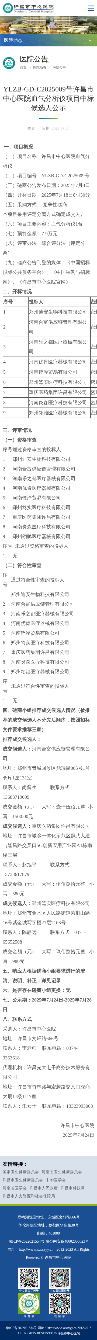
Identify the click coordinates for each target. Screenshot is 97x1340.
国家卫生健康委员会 (21, 1172)
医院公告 (59, 67)
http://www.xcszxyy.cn (36, 1249)
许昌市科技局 (73, 1188)
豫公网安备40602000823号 (67, 1241)
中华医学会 (56, 1180)
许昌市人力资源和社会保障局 (29, 1196)
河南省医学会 (15, 1188)
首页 (23, 67)
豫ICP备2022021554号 (26, 1241)
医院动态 (39, 67)
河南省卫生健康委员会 (62, 1172)
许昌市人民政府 (44, 1188)
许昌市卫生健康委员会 (23, 1180)
